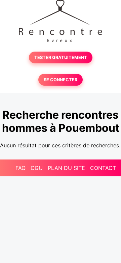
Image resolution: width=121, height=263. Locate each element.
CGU (37, 168)
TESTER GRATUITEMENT (60, 57)
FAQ (20, 168)
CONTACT (103, 168)
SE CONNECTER (60, 79)
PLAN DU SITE (66, 168)
